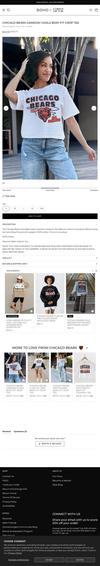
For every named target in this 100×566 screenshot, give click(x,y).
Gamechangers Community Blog (19, 527)
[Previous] (6, 108)
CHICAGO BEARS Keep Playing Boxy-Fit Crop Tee (61, 389)
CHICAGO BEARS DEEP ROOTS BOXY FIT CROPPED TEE (84, 389)
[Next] (93, 108)
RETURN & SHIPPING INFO (14, 264)
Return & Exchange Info (14, 489)
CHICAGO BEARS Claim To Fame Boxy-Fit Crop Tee (38, 389)
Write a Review (52, 444)
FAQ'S (5, 480)
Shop (5, 471)
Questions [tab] (20, 432)
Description (8, 224)
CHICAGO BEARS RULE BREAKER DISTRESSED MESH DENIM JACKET (78, 322)
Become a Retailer (61, 480)
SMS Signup (8, 535)
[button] (8, 10)
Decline (80, 560)
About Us (57, 471)
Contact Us (8, 476)
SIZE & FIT (7, 258)
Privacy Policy (15, 553)
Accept (49, 560)
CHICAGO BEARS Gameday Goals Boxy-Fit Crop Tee (15, 389)
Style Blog (57, 485)
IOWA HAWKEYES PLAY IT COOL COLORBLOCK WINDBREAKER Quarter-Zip (19, 324)
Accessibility (8, 506)
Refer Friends (9, 522)
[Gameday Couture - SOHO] (50, 10)
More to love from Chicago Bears (44, 348)
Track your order (11, 485)
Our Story (57, 476)
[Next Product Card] (96, 270)
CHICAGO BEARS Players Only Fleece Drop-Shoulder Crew (50, 318)
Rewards (7, 518)
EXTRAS (5, 513)
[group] (50, 2)
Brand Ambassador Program (17, 531)
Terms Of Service (11, 497)
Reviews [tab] (6, 432)
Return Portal (9, 493)
